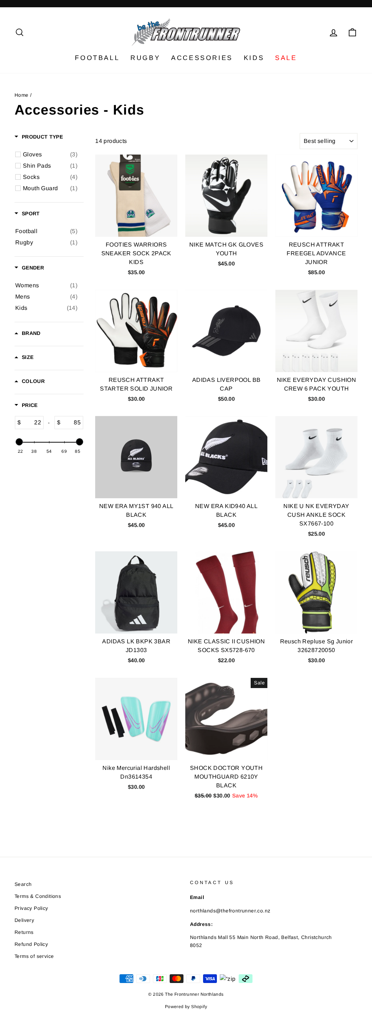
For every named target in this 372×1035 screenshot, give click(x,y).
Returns (24, 932)
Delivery (24, 920)
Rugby (145, 57)
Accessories (202, 57)
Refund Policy (31, 944)
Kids (254, 57)
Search (23, 884)
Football (97, 57)
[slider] (19, 441)
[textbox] (32, 422)
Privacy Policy (31, 908)
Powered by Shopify (186, 1006)
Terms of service (34, 956)
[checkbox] (50, 154)
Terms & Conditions (38, 896)
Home (22, 95)
